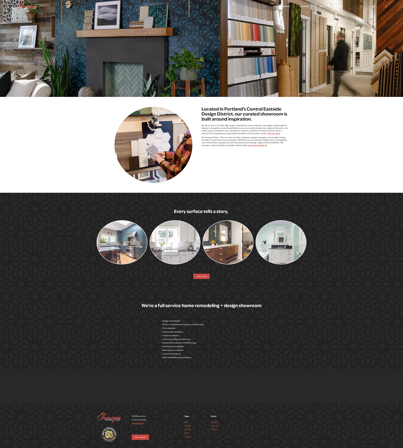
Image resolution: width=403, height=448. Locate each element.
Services (187, 425)
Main (186, 422)
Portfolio (187, 429)
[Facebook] (386, 6)
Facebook (215, 422)
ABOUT (322, 6)
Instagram (215, 425)
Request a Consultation (140, 437)
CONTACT (339, 6)
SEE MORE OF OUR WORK (201, 276)
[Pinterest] (374, 6)
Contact (187, 436)
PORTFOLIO (304, 6)
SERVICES (285, 6)
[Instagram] (361, 6)
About (186, 433)
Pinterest (214, 429)
